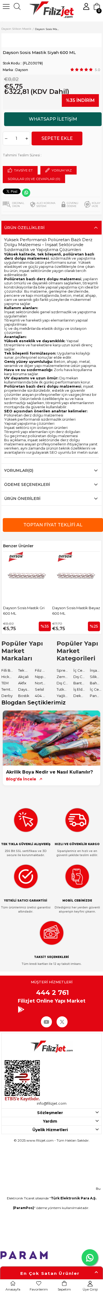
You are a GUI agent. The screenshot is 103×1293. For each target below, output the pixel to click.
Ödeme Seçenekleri (27, 484)
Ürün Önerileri (22, 498)
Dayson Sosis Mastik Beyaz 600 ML (38, 611)
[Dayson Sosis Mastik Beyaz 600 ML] (38, 576)
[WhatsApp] (26, 193)
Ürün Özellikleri (24, 227)
